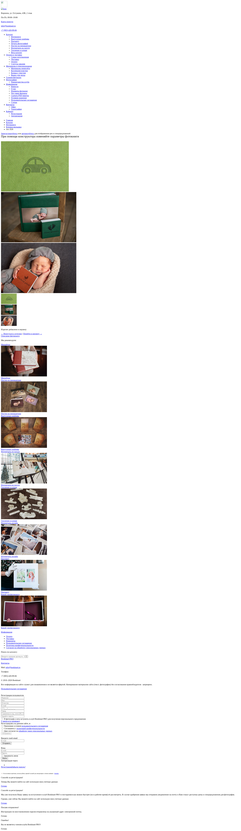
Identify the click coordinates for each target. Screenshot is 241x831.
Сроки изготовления (20, 57)
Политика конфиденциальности (20, 645)
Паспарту (15, 41)
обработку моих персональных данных (35, 731)
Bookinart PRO (7, 659)
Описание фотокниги (10, 336)
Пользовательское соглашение (24, 100)
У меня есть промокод (10, 721)
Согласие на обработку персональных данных (26, 648)
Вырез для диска (18, 75)
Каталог (9, 34)
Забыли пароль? (18, 767)
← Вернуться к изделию (11, 334)
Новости (14, 86)
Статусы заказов (18, 64)
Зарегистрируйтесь (9, 133)
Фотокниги (16, 37)
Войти (4, 758)
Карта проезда (7, 22)
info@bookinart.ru (8, 26)
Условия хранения (19, 98)
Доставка (15, 59)
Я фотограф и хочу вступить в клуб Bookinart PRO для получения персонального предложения (45, 719)
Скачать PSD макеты (20, 96)
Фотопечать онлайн (9, 556)
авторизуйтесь (28, 133)
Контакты (10, 105)
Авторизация (16, 116)
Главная (9, 120)
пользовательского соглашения (34, 726)
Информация (11, 84)
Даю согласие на (28, 731)
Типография (16, 109)
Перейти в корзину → (32, 334)
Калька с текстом (18, 73)
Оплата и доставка (14, 55)
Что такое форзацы (19, 93)
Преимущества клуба (20, 82)
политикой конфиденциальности (31, 728)
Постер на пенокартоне (21, 46)
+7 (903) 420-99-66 (9, 30)
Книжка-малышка (13, 127)
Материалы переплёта (20, 68)
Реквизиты (10, 641)
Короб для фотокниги (10, 628)
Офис (13, 107)
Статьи (14, 102)
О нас (13, 89)
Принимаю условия (26, 726)
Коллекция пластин (19, 71)
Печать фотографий (19, 43)
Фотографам (11, 80)
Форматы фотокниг (19, 91)
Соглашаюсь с (24, 728)
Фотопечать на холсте (20, 48)
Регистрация (16, 114)
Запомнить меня (11, 756)
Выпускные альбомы (20, 39)
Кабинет (9, 111)
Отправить (6, 733)
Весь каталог (16, 53)
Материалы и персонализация (19, 66)
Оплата (14, 62)
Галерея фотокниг (13, 77)
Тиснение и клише (19, 50)
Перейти (56, 773)
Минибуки (5, 378)
